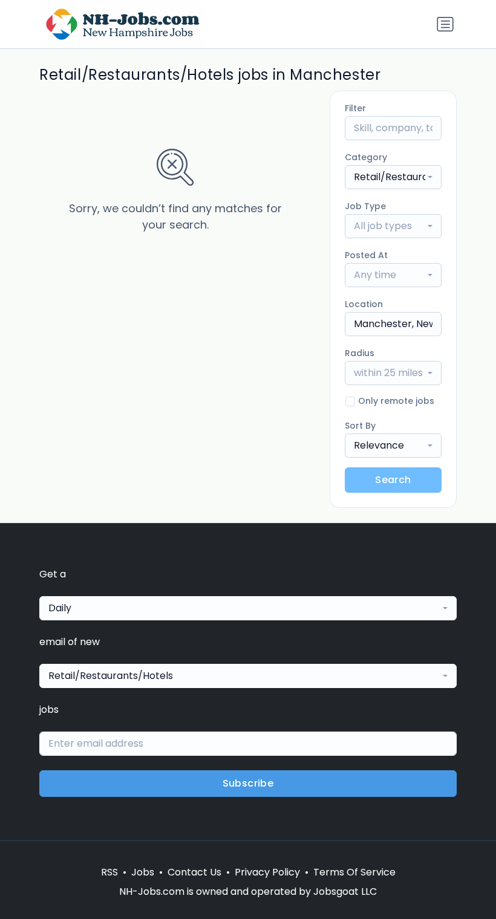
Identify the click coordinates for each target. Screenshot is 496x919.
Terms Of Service (354, 872)
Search (393, 480)
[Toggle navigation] (445, 24)
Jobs (142, 872)
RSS (109, 872)
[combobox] (393, 177)
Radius (359, 353)
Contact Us (194, 872)
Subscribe (248, 783)
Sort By (360, 426)
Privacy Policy (267, 872)
